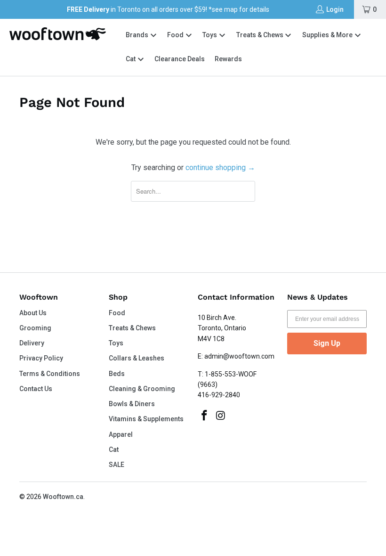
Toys (210, 35)
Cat (131, 59)
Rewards (228, 59)
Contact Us (35, 388)
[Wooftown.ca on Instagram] (221, 416)
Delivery (31, 343)
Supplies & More (328, 35)
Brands (137, 35)
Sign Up (327, 343)
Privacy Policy (41, 358)
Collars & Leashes (136, 358)
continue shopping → (220, 167)
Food (176, 35)
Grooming (35, 328)
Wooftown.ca (63, 496)
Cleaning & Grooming (142, 388)
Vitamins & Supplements (146, 419)
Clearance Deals (179, 59)
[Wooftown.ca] (57, 34)
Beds (117, 373)
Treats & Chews (260, 35)
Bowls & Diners (132, 404)
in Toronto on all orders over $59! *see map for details (168, 9)
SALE (116, 464)
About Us (33, 313)
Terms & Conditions (49, 373)
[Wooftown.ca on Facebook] (205, 416)
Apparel (121, 434)
